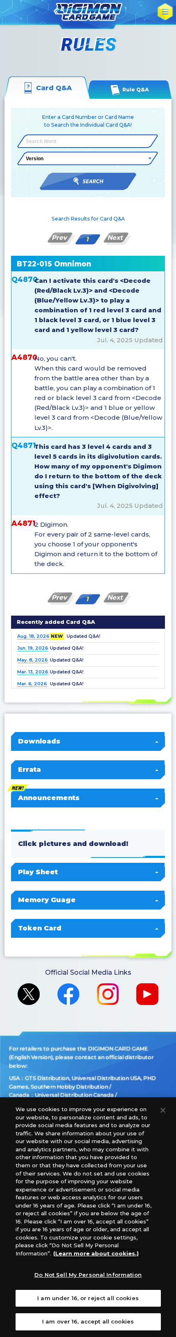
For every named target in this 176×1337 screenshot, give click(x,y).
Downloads (39, 741)
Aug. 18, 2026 (33, 636)
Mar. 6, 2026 (32, 684)
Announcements (48, 798)
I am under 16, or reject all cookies (88, 1298)
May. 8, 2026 (32, 660)
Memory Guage (47, 900)
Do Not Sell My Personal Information (88, 1274)
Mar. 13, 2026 (32, 672)
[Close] (163, 1110)
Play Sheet (38, 872)
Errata (29, 769)
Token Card (39, 928)
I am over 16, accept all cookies (88, 1321)
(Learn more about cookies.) (96, 1253)
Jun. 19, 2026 (32, 648)
